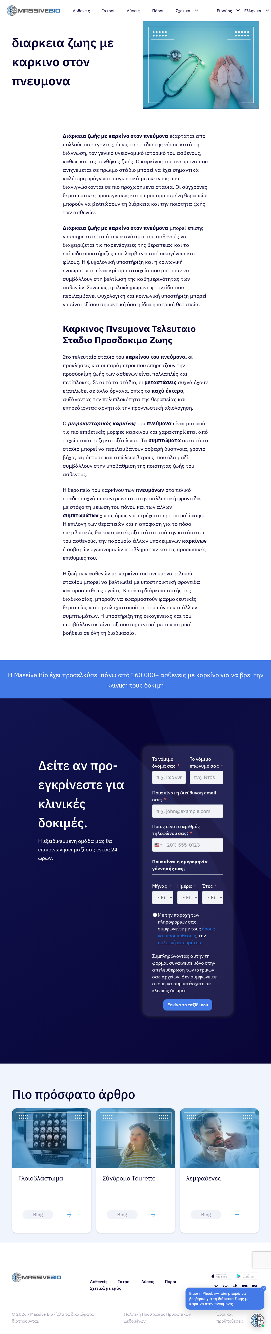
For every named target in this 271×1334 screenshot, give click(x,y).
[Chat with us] (257, 1320)
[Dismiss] (264, 1288)
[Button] (69, 1214)
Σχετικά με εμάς (105, 1288)
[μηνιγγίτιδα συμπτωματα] (219, 1112)
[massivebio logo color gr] (34, 10)
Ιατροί (124, 1281)
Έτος (207, 886)
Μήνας (159, 886)
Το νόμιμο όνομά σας (163, 762)
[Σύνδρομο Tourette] (51, 1112)
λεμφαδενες (119, 1178)
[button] (225, 1298)
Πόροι (170, 1281)
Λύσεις (147, 1281)
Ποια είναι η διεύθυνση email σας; (184, 796)
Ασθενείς (98, 1281)
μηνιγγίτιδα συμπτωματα (205, 1182)
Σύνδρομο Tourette (45, 1178)
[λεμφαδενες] (135, 1112)
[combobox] (158, 844)
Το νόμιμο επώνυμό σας (204, 762)
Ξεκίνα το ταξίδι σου (188, 1004)
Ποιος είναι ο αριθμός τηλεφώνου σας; (176, 829)
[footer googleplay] (247, 1276)
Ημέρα (184, 886)
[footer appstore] (221, 1276)
